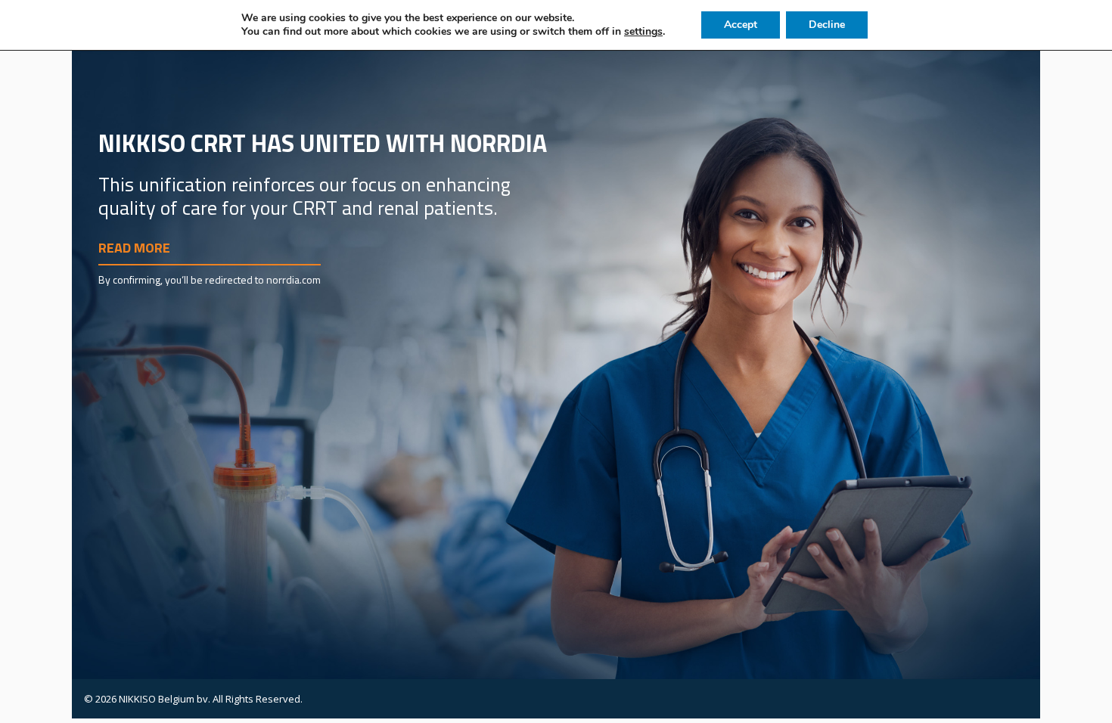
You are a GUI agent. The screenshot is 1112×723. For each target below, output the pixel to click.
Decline (827, 24)
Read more (134, 247)
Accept (740, 24)
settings (643, 32)
